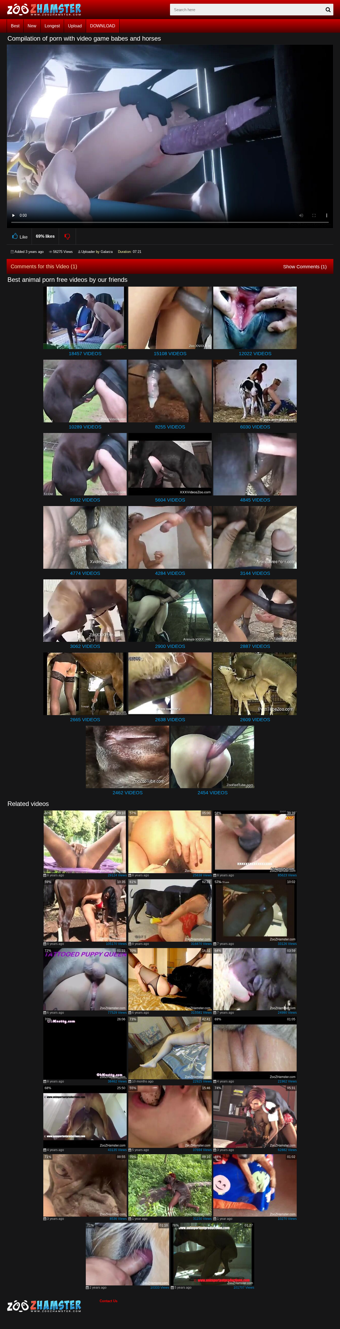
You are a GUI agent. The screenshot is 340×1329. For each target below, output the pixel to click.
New (32, 26)
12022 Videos (255, 353)
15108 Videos (170, 353)
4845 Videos (255, 500)
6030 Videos (255, 427)
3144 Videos (255, 573)
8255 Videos (170, 427)
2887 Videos (255, 646)
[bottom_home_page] (53, 1306)
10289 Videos (85, 427)
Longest (52, 26)
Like (24, 237)
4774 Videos (85, 573)
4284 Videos (170, 573)
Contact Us (108, 1301)
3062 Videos (85, 646)
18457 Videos (85, 353)
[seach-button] (328, 9)
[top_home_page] (46, 9)
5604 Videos (170, 500)
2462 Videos (128, 792)
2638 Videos (170, 719)
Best (15, 26)
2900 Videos (170, 646)
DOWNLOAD (102, 26)
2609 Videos (255, 719)
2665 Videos (85, 719)
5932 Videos (85, 500)
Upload (75, 26)
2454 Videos (213, 792)
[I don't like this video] (67, 236)
